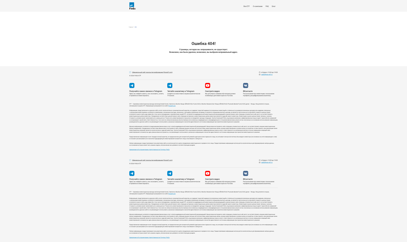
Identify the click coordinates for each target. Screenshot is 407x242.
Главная (131, 27)
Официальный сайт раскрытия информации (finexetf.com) (152, 72)
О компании (257, 6)
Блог (274, 6)
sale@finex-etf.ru (266, 74)
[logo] (132, 5)
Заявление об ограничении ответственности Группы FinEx (149, 149)
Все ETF (247, 6)
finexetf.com (172, 106)
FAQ (267, 6)
